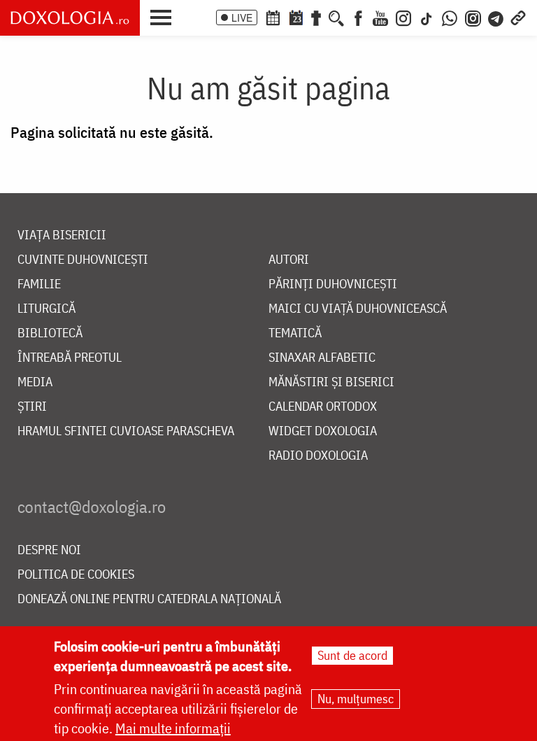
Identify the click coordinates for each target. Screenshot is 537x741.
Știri (32, 407)
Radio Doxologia (318, 456)
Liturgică (46, 309)
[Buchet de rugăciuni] (316, 16)
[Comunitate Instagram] (473, 16)
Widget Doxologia (322, 431)
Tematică (295, 333)
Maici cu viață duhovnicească (357, 309)
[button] (164, 16)
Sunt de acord (352, 655)
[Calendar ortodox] (272, 16)
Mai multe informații (173, 728)
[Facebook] (358, 16)
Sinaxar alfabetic (321, 358)
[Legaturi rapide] (518, 16)
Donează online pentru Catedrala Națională (149, 599)
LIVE (241, 17)
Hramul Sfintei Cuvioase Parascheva (125, 431)
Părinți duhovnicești (332, 284)
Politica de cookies (75, 574)
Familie (39, 284)
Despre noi (49, 550)
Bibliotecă (50, 333)
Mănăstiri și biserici (331, 382)
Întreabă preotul (69, 358)
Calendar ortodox (322, 407)
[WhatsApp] (449, 16)
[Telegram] (496, 16)
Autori (288, 260)
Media (34, 382)
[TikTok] (426, 16)
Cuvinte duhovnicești (82, 260)
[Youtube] (380, 16)
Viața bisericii (61, 235)
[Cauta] (336, 16)
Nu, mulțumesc (355, 699)
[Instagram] (403, 16)
